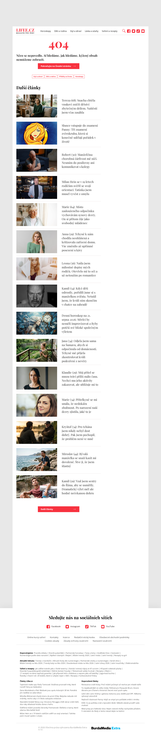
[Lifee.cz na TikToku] (138, 32)
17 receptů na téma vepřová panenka (35, 673)
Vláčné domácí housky (61, 671)
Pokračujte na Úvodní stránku (56, 66)
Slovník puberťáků (56, 653)
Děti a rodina (60, 31)
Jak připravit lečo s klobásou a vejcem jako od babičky (75, 673)
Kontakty (54, 637)
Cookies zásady (52, 640)
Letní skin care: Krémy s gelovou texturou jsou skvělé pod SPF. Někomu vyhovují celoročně (111, 694)
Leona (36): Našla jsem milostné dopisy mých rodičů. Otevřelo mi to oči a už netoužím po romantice (79, 269)
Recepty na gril (120, 655)
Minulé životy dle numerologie (66, 661)
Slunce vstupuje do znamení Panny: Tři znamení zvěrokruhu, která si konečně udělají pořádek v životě (80, 133)
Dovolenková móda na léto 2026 (80, 663)
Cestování (115, 653)
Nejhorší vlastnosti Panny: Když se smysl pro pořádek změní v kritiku (110, 699)
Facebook (56, 626)
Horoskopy (45, 31)
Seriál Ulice (114, 661)
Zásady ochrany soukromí (76, 640)
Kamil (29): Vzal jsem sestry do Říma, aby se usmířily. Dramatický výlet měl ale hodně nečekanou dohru (79, 487)
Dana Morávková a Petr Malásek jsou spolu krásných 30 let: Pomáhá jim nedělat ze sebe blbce (48, 691)
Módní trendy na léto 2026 (31, 663)
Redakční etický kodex (84, 637)
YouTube (110, 626)
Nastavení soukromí (102, 640)
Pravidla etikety (40, 653)
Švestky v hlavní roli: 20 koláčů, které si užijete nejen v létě (44, 676)
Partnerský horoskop (74, 653)
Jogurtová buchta (107, 673)
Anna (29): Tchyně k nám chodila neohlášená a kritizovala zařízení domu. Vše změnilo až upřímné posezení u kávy (79, 242)
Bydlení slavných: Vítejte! (60, 655)
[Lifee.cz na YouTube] (143, 32)
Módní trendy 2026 (81, 655)
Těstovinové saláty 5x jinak (83, 671)
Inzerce (66, 637)
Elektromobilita (132, 663)
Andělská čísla (103, 653)
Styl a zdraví (75, 31)
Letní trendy (107, 655)
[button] (124, 31)
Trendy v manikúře (43, 661)
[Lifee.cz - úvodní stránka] (25, 31)
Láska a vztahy (91, 31)
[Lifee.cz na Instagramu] (133, 32)
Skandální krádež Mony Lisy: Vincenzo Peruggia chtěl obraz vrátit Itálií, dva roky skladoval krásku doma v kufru (49, 703)
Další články (47, 509)
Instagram (75, 626)
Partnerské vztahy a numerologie (94, 661)
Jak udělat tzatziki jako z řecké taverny (51, 668)
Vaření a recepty (109, 31)
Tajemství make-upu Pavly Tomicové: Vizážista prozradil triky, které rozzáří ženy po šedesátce (48, 685)
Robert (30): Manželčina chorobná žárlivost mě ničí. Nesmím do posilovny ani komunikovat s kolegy (79, 161)
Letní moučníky (117, 663)
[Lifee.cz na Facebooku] (128, 32)
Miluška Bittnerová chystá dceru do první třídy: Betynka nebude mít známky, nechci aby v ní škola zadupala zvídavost (48, 697)
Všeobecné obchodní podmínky (114, 637)
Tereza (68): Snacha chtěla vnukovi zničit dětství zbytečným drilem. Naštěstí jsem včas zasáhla (79, 106)
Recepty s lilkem (103, 671)
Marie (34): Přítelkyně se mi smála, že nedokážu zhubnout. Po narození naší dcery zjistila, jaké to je (79, 406)
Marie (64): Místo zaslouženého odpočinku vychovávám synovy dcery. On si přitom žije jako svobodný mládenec (79, 215)
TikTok (93, 626)
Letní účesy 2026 (102, 663)
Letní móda (95, 655)
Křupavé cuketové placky (110, 668)
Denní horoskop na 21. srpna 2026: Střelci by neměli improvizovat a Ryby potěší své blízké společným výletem (80, 323)
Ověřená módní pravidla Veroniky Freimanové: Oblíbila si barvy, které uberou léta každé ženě (49, 708)
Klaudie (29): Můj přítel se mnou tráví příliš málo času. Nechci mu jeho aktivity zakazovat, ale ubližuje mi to (80, 378)
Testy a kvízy (90, 653)
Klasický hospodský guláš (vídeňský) (35, 671)
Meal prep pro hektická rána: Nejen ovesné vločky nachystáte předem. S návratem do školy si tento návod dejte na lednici (111, 709)
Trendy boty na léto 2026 (54, 663)
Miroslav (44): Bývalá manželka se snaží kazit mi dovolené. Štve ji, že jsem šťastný (79, 460)
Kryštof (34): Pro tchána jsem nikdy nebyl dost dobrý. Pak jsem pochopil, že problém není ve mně (78, 433)
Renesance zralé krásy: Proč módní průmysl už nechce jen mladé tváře (111, 684)
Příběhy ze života (65, 76)
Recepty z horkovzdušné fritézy (84, 676)
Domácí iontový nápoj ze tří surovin (84, 668)
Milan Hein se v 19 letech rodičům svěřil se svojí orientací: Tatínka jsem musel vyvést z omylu (78, 188)
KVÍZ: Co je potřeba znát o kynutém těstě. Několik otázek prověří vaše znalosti (110, 704)
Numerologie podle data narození (34, 655)
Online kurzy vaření (36, 637)
